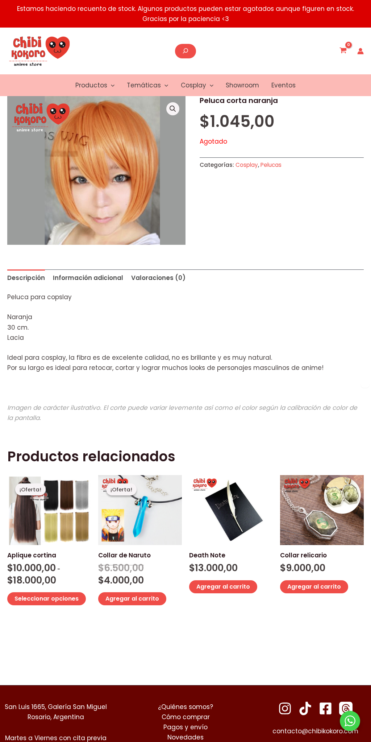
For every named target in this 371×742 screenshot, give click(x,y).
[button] (110, 85)
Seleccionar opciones (46, 598)
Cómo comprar (186, 717)
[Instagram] (285, 708)
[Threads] (346, 708)
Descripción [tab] (26, 277)
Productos (91, 85)
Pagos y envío (185, 727)
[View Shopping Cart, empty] (343, 51)
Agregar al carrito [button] (132, 598)
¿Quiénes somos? (185, 706)
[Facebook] (325, 708)
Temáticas (144, 85)
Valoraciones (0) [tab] (158, 277)
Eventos (283, 85)
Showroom (242, 85)
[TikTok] (305, 708)
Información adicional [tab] (88, 277)
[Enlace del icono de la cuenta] (360, 51)
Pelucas (271, 165)
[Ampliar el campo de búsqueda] (185, 51)
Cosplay (193, 85)
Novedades (185, 737)
